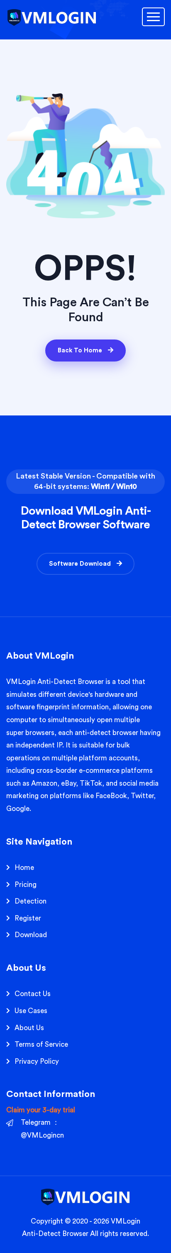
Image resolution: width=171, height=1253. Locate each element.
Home (24, 867)
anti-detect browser (106, 732)
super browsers (30, 732)
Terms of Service (41, 1044)
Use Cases (31, 1010)
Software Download (80, 564)
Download (31, 934)
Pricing (26, 884)
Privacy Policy (37, 1061)
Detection (30, 901)
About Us (29, 1027)
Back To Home (81, 350)
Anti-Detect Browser (55, 1233)
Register (28, 918)
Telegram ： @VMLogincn (42, 1129)
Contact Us (33, 993)
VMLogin (21, 681)
